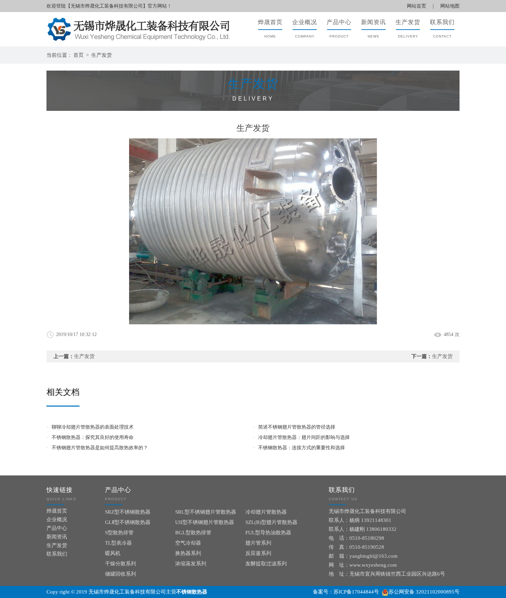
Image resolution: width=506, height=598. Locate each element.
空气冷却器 (188, 543)
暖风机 (112, 553)
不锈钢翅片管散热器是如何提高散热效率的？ (100, 447)
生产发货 (101, 55)
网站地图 (450, 6)
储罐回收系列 (120, 574)
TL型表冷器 (118, 543)
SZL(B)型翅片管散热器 (271, 522)
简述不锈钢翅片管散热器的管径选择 (296, 427)
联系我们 (56, 554)
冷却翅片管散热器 (266, 512)
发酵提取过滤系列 (266, 563)
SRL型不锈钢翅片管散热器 (205, 512)
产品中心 (56, 528)
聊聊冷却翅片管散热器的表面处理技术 (93, 427)
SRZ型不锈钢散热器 (127, 512)
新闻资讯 (56, 536)
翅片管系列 (258, 543)
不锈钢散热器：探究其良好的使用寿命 (93, 437)
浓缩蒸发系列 (190, 563)
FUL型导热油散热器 (268, 532)
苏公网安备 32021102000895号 (424, 592)
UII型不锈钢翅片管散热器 (204, 522)
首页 (78, 55)
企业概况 (56, 519)
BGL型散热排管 (193, 532)
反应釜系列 (258, 553)
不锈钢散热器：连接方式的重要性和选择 (301, 447)
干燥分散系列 (120, 563)
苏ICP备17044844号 (356, 592)
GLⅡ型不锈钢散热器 (127, 522)
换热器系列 (188, 553)
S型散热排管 (119, 532)
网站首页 (416, 6)
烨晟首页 (56, 511)
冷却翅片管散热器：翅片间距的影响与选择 (304, 437)
